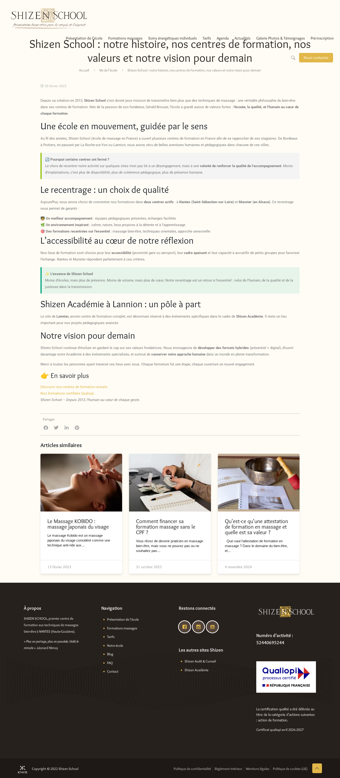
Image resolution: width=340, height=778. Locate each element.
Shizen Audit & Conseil (200, 661)
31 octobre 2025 (149, 567)
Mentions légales (257, 769)
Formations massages (122, 628)
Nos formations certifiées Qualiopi (67, 393)
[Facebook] (186, 627)
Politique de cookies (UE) (290, 769)
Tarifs (110, 637)
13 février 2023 (59, 567)
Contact (112, 671)
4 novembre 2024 (238, 567)
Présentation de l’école (123, 619)
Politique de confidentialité (192, 769)
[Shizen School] (49, 12)
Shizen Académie (196, 670)
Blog (110, 654)
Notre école (115, 645)
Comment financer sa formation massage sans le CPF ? (165, 527)
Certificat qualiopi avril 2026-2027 (280, 730)
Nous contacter (316, 57)
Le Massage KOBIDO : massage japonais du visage (78, 524)
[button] (45, 428)
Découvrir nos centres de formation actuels (74, 387)
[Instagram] (200, 627)
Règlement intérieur (228, 769)
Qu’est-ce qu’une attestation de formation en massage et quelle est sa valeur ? (256, 527)
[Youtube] (213, 627)
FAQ (110, 663)
